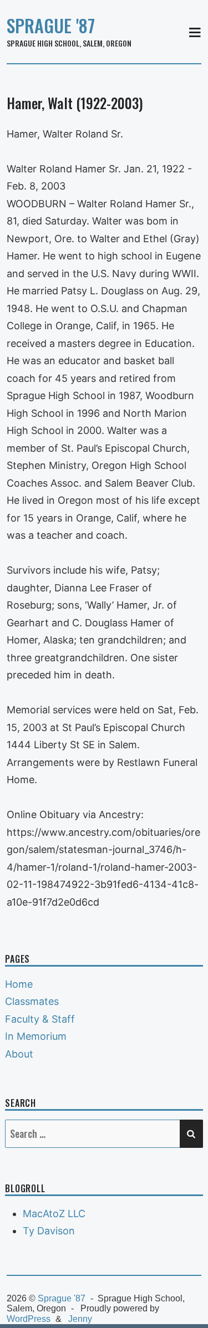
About (19, 1054)
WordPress (28, 1319)
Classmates (32, 1001)
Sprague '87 (51, 25)
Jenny (80, 1319)
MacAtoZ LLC (54, 1213)
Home (19, 984)
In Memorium (36, 1036)
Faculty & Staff (40, 1019)
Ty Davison (49, 1231)
